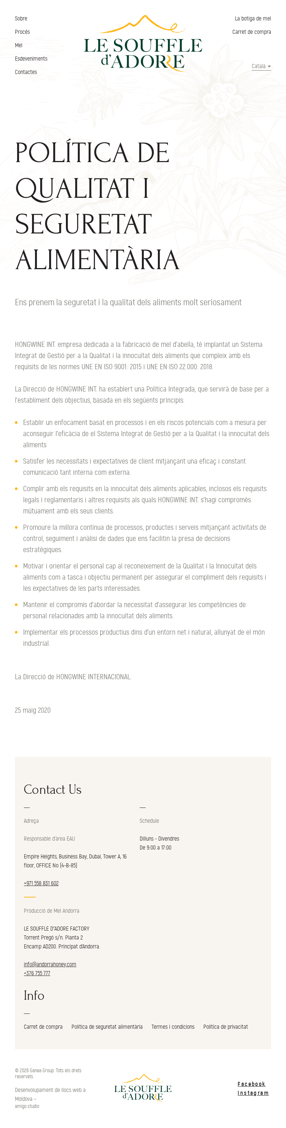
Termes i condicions (173, 1027)
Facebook (252, 1084)
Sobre (21, 19)
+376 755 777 (37, 973)
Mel (18, 45)
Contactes (26, 72)
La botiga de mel (253, 19)
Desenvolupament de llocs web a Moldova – (50, 1094)
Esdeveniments (31, 59)
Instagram (253, 1093)
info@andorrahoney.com (50, 964)
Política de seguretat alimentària (107, 1027)
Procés (22, 32)
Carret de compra (251, 32)
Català (259, 66)
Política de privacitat (225, 1027)
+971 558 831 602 (41, 883)
